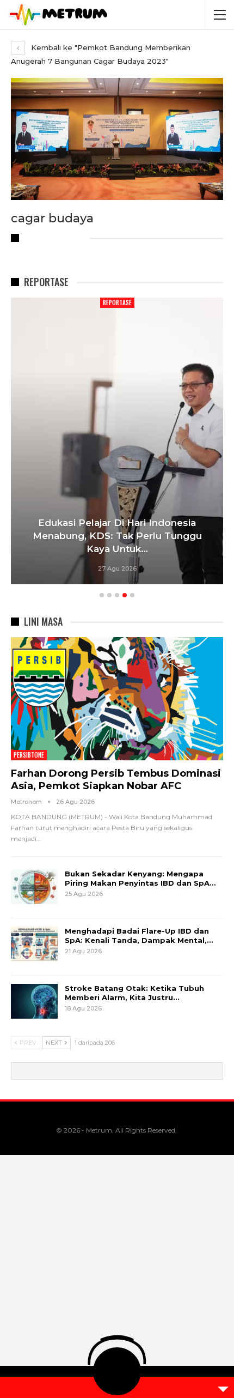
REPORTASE (117, 302)
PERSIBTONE (29, 755)
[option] (117, 443)
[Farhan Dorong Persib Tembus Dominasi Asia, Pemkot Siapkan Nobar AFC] (117, 698)
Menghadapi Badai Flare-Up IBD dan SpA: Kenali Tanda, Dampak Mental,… (139, 936)
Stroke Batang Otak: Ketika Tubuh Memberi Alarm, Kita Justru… (134, 993)
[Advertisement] (117, 1276)
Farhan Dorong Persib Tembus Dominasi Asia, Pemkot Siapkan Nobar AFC (116, 779)
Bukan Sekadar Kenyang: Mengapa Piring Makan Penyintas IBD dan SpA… (140, 878)
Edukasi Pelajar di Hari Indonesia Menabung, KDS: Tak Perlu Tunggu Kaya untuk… (117, 535)
